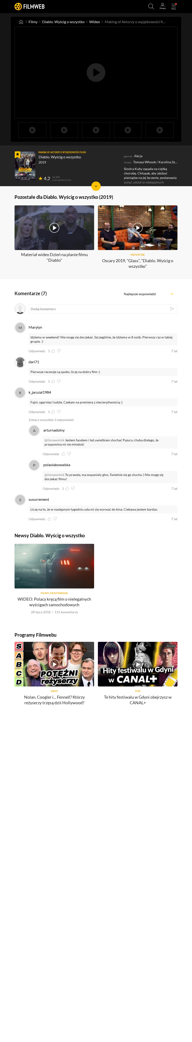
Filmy (33, 21)
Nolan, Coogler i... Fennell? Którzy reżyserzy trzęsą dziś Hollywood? (54, 699)
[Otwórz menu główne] (173, 6)
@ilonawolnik (54, 440)
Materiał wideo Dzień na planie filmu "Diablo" (54, 257)
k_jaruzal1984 (40, 392)
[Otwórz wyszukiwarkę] (151, 6)
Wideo (94, 21)
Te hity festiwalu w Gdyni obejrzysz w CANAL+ (138, 699)
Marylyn (35, 327)
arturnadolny (54, 430)
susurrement (39, 499)
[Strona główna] (21, 21)
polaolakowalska (56, 464)
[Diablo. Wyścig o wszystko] (25, 165)
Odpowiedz (37, 351)
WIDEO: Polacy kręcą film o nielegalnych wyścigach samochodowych (54, 601)
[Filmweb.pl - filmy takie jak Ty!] (29, 6)
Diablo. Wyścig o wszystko (63, 21)
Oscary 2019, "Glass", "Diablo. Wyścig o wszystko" (137, 263)
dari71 (34, 361)
